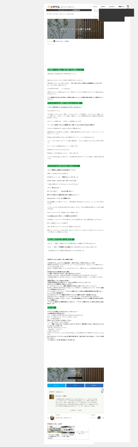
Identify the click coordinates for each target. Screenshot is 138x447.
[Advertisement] (75, 55)
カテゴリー (112, 6)
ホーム (95, 6)
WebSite (74, 410)
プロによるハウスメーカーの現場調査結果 (69, 10)
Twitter (80, 410)
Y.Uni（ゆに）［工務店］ (63, 41)
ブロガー (103, 6)
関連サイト (121, 6)
